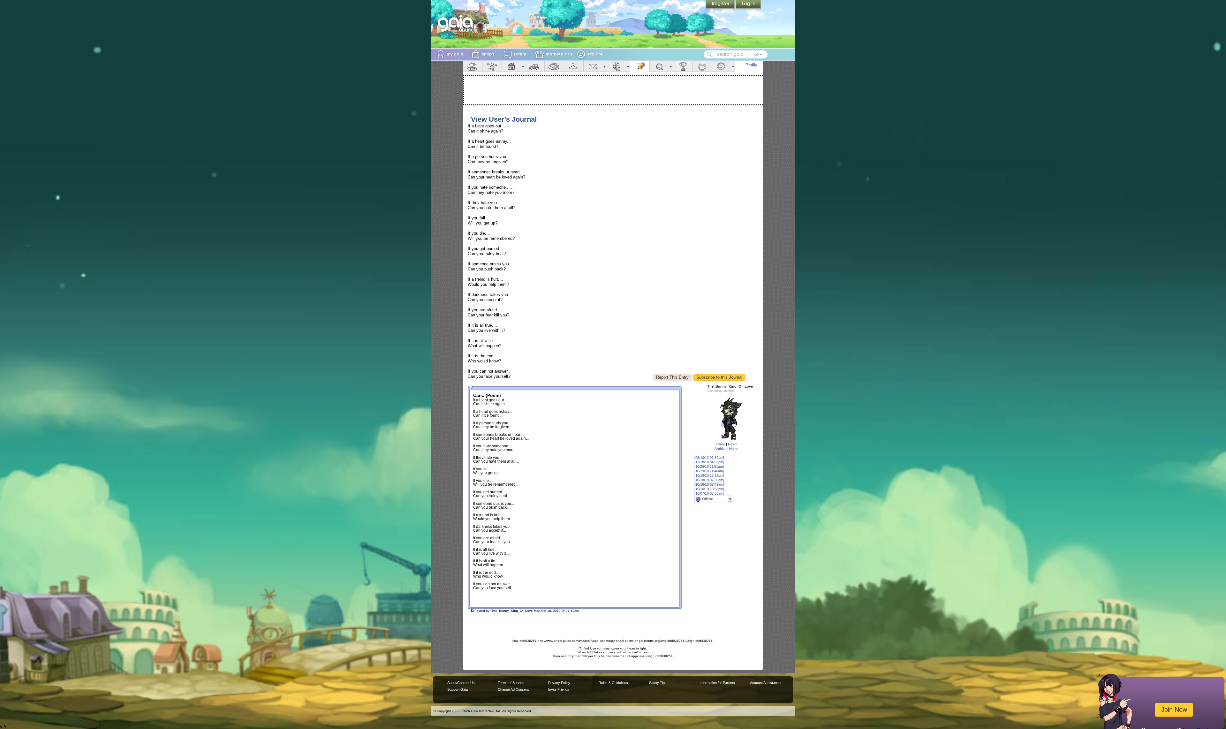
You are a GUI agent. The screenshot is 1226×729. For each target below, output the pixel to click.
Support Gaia (457, 689)
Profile (751, 65)
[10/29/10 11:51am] (709, 466)
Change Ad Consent (513, 689)
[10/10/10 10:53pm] (709, 489)
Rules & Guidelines (613, 683)
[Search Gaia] (710, 54)
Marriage (702, 66)
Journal (639, 66)
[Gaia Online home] (457, 23)
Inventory (573, 66)
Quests (659, 66)
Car (534, 66)
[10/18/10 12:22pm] (709, 475)
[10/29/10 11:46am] (709, 471)
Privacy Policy (559, 683)
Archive (720, 449)
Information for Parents (717, 683)
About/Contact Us (461, 683)
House (511, 66)
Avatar (492, 66)
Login (748, 5)
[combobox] (736, 54)
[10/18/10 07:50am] (709, 480)
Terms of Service (511, 683)
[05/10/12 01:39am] (709, 457)
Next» (732, 444)
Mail (593, 66)
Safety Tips (658, 683)
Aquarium (554, 66)
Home (733, 449)
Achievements (682, 66)
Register (721, 5)
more (523, 66)
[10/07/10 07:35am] (709, 493)
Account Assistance (765, 683)
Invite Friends (558, 689)
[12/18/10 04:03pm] (709, 462)
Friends (616, 66)
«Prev (720, 444)
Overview (472, 66)
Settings (721, 66)
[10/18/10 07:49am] (709, 484)
